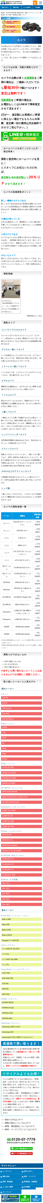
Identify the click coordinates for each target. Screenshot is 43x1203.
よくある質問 (26, 7)
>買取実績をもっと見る (34, 316)
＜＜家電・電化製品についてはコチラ (18, 1126)
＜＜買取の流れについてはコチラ (16, 1123)
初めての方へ (5, 7)
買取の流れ (16, 7)
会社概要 (37, 7)
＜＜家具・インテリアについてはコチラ (19, 1129)
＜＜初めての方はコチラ (12, 1120)
